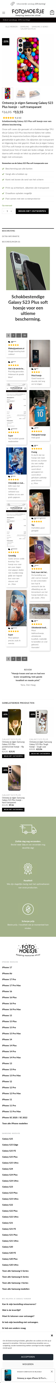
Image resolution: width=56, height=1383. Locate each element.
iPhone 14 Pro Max (11, 1057)
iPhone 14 (7, 1039)
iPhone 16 (7, 991)
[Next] (49, 60)
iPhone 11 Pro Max (11, 1111)
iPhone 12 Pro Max (11, 1093)
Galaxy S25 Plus (10, 1157)
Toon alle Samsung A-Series (15, 1277)
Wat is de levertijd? (11, 1310)
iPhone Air (7, 973)
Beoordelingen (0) (11, 242)
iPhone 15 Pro (9, 1027)
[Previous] (6, 60)
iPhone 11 (7, 1099)
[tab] (28, 231)
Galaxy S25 (7, 1139)
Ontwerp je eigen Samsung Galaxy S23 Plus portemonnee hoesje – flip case (13, 745)
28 (24, 335)
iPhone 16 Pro (9, 1003)
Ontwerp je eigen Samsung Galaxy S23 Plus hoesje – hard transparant (13, 800)
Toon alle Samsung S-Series (15, 1271)
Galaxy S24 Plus (10, 1175)
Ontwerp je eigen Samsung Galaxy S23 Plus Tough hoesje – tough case (40, 744)
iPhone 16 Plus (9, 997)
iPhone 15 (7, 1015)
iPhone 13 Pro (9, 1069)
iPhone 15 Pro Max (11, 1034)
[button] (52, 1335)
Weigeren (28, 1364)
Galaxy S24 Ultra (10, 1181)
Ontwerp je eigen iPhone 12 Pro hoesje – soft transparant (32, 1378)
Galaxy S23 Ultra (10, 1199)
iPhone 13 (7, 1063)
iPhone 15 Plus (9, 1021)
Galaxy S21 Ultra (10, 1241)
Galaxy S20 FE (9, 1253)
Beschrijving (8, 231)
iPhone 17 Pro (9, 979)
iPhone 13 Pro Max (11, 1076)
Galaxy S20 (7, 1247)
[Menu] (3, 12)
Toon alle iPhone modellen (15, 1123)
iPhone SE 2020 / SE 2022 (14, 1118)
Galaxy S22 (7, 1205)
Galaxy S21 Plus (10, 1235)
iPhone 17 (7, 967)
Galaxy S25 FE (9, 1151)
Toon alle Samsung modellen (15, 1289)
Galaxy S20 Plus (10, 1259)
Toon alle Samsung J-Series (15, 1283)
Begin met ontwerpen (32, 211)
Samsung (24, 27)
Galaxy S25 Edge (10, 1145)
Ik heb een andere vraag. (14, 1328)
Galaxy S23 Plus (28, 29)
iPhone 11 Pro (9, 1106)
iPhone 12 (7, 1081)
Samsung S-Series (40, 27)
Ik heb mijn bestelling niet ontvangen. (20, 1322)
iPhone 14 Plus (9, 1045)
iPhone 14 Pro (9, 1051)
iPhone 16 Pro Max (11, 1009)
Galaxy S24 (7, 1169)
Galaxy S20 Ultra (10, 1265)
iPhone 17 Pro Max (11, 985)
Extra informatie (10, 236)
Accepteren (28, 1357)
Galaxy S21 (7, 1223)
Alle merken (11, 27)
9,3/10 (18, 118)
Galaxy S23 (7, 1187)
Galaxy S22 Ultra (10, 1217)
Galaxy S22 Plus (10, 1211)
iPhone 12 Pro (9, 1087)
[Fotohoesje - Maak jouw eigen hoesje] (28, 12)
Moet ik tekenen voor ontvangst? (18, 1316)
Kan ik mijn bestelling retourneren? (19, 1304)
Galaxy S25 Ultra (10, 1163)
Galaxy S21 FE (9, 1229)
